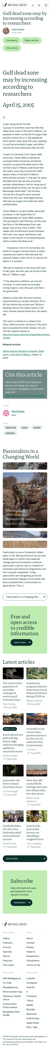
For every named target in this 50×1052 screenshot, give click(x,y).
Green (25, 427)
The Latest (8, 965)
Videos (6, 938)
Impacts (30, 951)
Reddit (29, 1005)
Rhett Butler (18, 411)
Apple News (32, 1023)
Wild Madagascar (12, 978)
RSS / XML (32, 1027)
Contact (30, 943)
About (29, 938)
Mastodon (31, 1014)
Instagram (31, 983)
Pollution (10, 433)
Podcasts (7, 943)
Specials (7, 951)
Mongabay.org (10, 987)
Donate (30, 947)
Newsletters (32, 956)
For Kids (7, 983)
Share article (31, 40)
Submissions (32, 960)
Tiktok (29, 1000)
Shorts (6, 956)
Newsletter (20, 902)
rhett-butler (18, 29)
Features (7, 960)
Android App (32, 1018)
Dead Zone (11, 427)
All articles (12, 858)
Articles (7, 947)
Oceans (37, 427)
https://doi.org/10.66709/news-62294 (24, 395)
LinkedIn (30, 978)
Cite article (12, 48)
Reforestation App (12, 991)
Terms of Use (33, 965)
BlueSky (30, 1009)
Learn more (20, 642)
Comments (11, 40)
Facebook (31, 996)
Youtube (30, 987)
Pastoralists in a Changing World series (26, 597)
